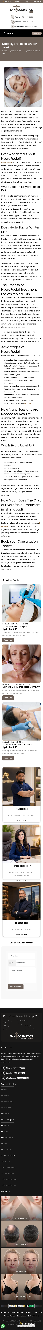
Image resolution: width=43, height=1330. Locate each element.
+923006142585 (24, 17)
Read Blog (8, 640)
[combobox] (12, 963)
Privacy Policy (9, 1316)
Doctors (20, 1312)
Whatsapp (37, 33)
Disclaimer (21, 1316)
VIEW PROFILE (21, 820)
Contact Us (37, 1312)
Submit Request (16, 986)
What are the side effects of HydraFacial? (17, 746)
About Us (11, 1312)
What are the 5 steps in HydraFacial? (15, 628)
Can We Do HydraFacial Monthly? (21, 686)
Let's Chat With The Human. (26, 1326)
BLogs (28, 1312)
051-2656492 (24, 22)
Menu (10, 33)
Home (4, 51)
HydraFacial (13, 51)
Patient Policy (33, 1316)
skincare (27, 403)
